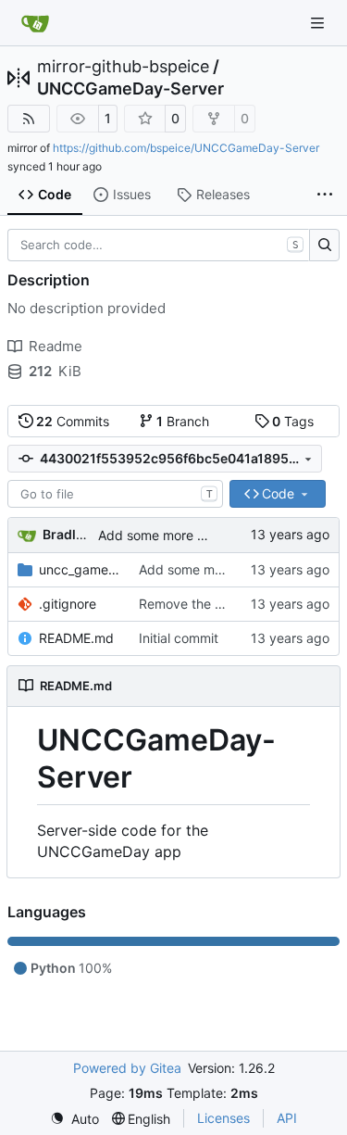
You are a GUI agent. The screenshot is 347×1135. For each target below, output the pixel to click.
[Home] (35, 23)
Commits (72, 421)
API (287, 1118)
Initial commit (178, 638)
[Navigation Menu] (319, 22)
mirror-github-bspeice (123, 66)
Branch (182, 421)
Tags (293, 421)
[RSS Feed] (28, 118)
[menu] (74, 1119)
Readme (55, 346)
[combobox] (115, 494)
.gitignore (67, 604)
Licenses (223, 1118)
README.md (76, 638)
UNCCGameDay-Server (130, 89)
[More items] (325, 195)
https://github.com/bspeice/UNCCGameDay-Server (186, 148)
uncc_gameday (79, 569)
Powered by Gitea (127, 1068)
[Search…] (324, 245)
